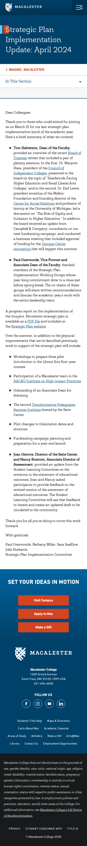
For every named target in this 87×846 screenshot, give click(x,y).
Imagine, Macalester (26, 69)
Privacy (14, 828)
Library (14, 743)
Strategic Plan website (28, 326)
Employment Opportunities (60, 743)
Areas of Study (17, 736)
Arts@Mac (73, 736)
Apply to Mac (43, 614)
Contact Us (31, 743)
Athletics (36, 736)
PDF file (33, 321)
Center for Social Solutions (34, 203)
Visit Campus (43, 600)
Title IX (72, 828)
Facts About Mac (28, 728)
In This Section (18, 82)
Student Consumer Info (44, 828)
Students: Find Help (29, 720)
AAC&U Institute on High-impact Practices (47, 381)
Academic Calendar (56, 728)
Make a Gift (43, 627)
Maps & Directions (58, 720)
